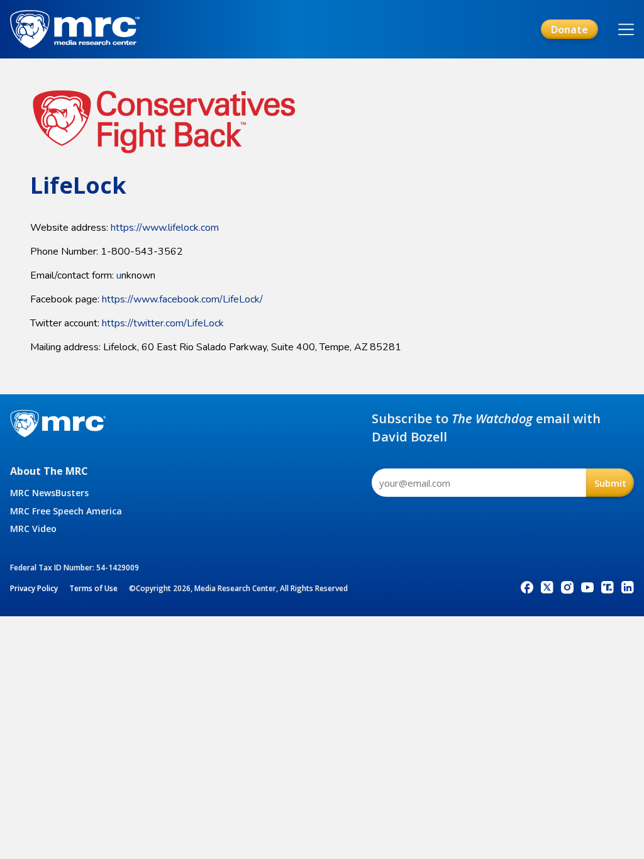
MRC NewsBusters (49, 493)
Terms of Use (93, 588)
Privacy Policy (34, 588)
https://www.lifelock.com (165, 228)
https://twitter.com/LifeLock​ (163, 323)
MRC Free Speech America (66, 511)
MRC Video (33, 529)
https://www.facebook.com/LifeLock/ (182, 299)
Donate (569, 29)
